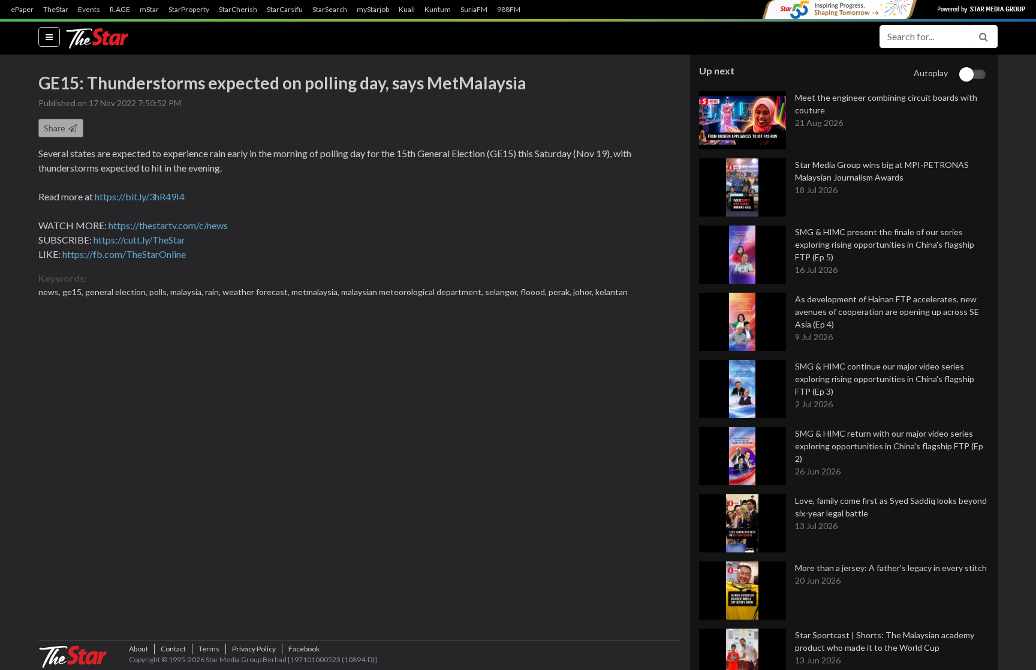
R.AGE (120, 9)
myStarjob (373, 9)
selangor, (502, 292)
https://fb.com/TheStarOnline (124, 254)
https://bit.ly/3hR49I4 (140, 196)
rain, (213, 292)
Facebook (304, 648)
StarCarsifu (285, 9)
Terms (208, 648)
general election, (117, 292)
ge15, (73, 292)
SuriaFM (473, 9)
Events (89, 9)
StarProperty (188, 9)
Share (55, 128)
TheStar (55, 9)
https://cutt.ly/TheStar (139, 239)
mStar (149, 9)
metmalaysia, (316, 292)
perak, (561, 292)
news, (50, 292)
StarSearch (329, 9)
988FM (508, 9)
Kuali (407, 9)
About (138, 648)
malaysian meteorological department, (413, 292)
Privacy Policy (254, 648)
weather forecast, (256, 292)
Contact (173, 648)
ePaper (22, 9)
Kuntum (437, 9)
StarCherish (238, 9)
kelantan (611, 292)
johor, (584, 292)
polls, (159, 292)
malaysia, (187, 292)
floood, (534, 292)
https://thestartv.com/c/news (168, 225)
